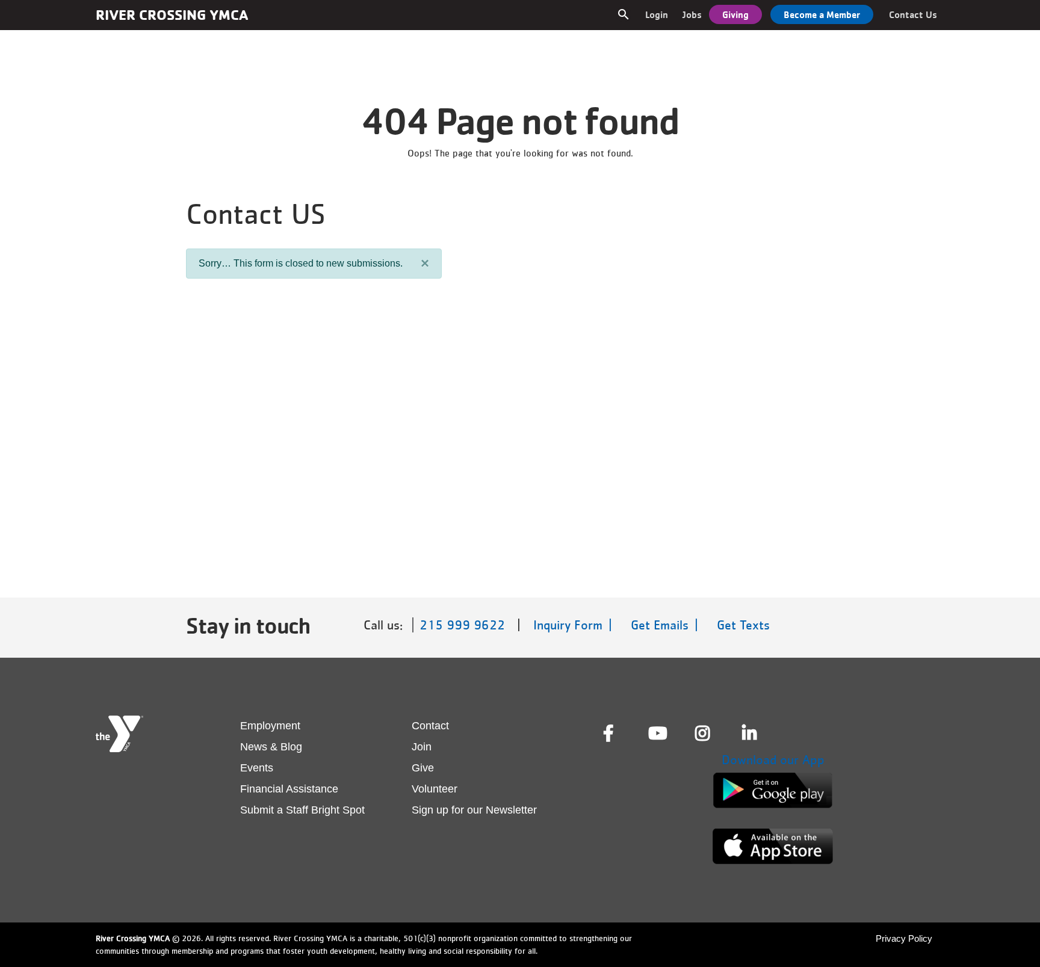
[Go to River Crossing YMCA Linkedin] (750, 733)
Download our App (773, 759)
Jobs (692, 14)
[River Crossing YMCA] (119, 733)
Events (256, 768)
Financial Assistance (289, 789)
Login (656, 14)
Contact (430, 726)
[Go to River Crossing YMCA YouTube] (656, 733)
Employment (270, 726)
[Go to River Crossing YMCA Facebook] (609, 733)
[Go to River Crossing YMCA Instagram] (703, 733)
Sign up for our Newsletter (474, 810)
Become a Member (822, 14)
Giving (735, 14)
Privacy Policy (904, 938)
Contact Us (913, 14)
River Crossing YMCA (172, 14)
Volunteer (434, 789)
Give (423, 768)
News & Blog (271, 747)
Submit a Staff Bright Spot (302, 810)
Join (422, 747)
